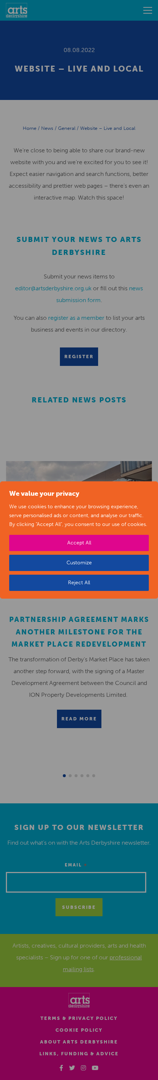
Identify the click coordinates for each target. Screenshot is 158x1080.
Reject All (79, 582)
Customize (79, 563)
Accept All (79, 543)
